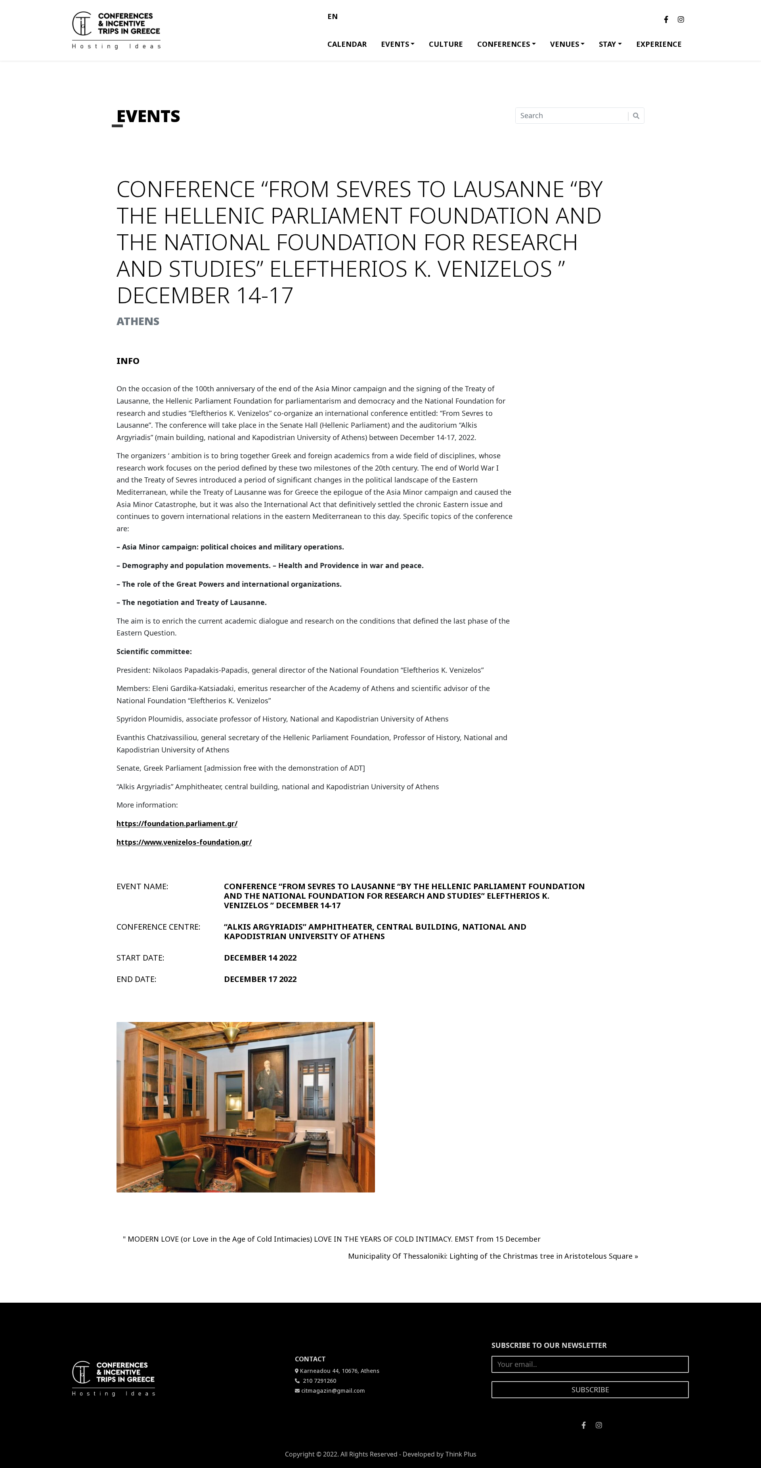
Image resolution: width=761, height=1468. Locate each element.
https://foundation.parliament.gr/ (177, 823)
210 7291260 (318, 1380)
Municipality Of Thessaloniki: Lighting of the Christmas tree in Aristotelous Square (490, 1256)
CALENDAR (347, 44)
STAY (607, 44)
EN (332, 16)
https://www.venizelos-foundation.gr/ (184, 842)
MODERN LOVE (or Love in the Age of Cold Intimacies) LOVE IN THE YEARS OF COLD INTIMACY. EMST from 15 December (334, 1239)
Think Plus (460, 1454)
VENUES (564, 44)
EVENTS (395, 44)
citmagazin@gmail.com (333, 1390)
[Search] (636, 115)
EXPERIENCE (659, 44)
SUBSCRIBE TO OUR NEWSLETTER (549, 1345)
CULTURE (446, 44)
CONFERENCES (503, 44)
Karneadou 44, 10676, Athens (339, 1370)
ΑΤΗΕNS (138, 321)
